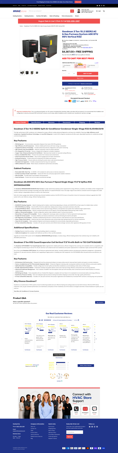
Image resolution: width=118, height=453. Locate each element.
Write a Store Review (85, 365)
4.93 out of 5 (36, 364)
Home (21, 26)
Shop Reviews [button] (59, 357)
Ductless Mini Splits (41, 16)
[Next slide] (96, 338)
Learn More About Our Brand (19, 449)
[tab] (20, 122)
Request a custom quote (86, 83)
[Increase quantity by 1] (74, 73)
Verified (59, 381)
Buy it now (80, 78)
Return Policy (51, 430)
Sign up (69, 436)
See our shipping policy (70, 90)
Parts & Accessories (67, 16)
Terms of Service (35, 434)
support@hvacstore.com (19, 431)
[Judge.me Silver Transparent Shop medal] (59, 376)
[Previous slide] (22, 338)
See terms (95, 89)
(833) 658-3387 (87, 47)
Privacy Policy (34, 432)
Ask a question (100, 302)
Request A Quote (41, 5)
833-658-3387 (73, 21)
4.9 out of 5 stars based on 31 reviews (62, 320)
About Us (15, 5)
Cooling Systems (17, 16)
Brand (77, 16)
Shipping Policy (52, 428)
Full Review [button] (27, 349)
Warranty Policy (52, 432)
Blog (32, 438)
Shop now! (78, 2)
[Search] (72, 11)
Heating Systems (29, 16)
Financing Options (52, 436)
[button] (22, 73)
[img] (28, 326)
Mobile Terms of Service (36, 436)
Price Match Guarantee (32, 5)
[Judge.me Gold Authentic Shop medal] (52, 376)
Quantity (64, 70)
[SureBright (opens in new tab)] (96, 62)
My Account (48, 5)
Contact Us (24, 5)
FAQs (19, 5)
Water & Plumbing (54, 16)
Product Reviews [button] (59, 355)
